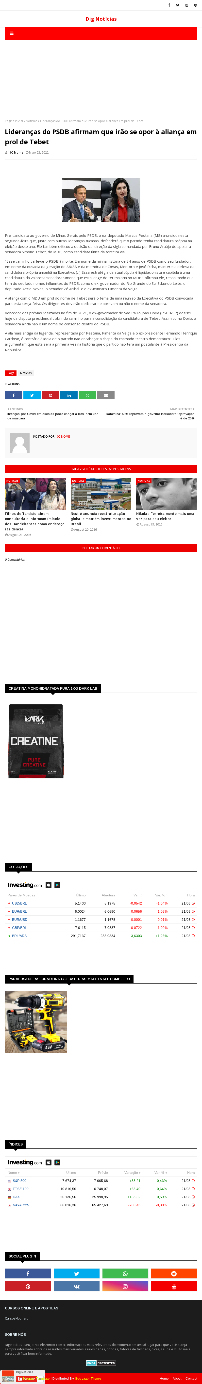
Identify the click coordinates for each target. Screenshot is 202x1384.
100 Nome (15, 152)
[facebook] (169, 5)
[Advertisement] (101, 74)
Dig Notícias (101, 19)
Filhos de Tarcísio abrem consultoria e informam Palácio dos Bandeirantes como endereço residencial (35, 521)
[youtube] (174, 1286)
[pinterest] (194, 5)
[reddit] (174, 1273)
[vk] (77, 1286)
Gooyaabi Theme (88, 1378)
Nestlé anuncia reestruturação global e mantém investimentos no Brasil (101, 519)
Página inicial (14, 121)
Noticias (31, 121)
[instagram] (187, 5)
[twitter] (177, 5)
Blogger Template (36, 1378)
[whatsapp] (125, 1273)
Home (164, 1378)
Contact (191, 1378)
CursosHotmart (16, 1318)
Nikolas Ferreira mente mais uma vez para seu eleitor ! (165, 516)
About (177, 1378)
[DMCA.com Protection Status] (101, 1365)
